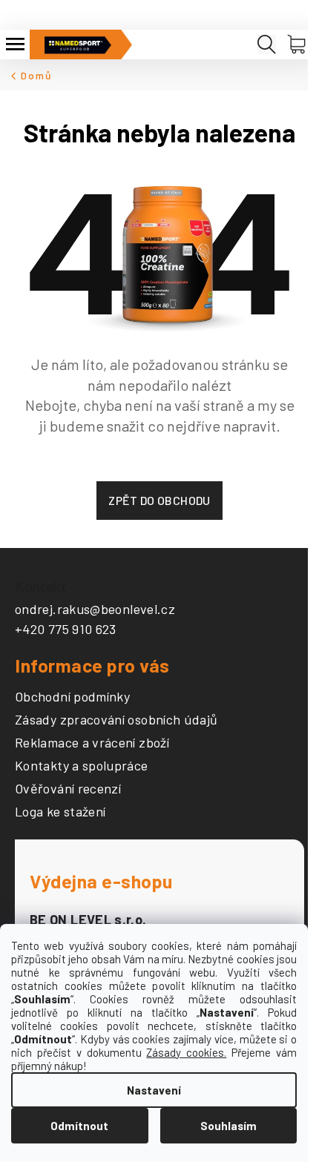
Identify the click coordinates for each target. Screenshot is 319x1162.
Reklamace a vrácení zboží (92, 743)
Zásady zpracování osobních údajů (116, 720)
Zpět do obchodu (159, 500)
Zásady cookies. (186, 1052)
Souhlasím (228, 1125)
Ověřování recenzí (68, 789)
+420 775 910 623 (65, 629)
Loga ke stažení (60, 812)
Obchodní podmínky (72, 697)
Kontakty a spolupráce (81, 766)
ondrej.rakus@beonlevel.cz (95, 609)
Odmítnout (79, 1125)
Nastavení (154, 1090)
